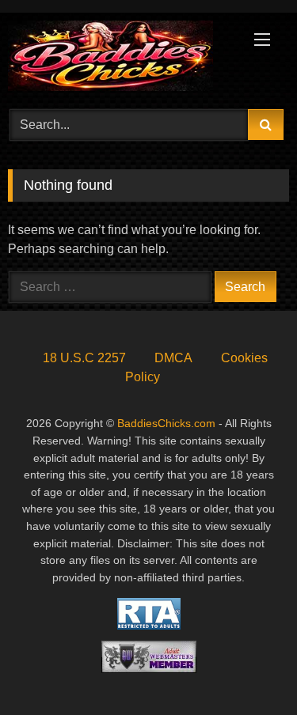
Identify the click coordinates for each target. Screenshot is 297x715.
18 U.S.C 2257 (84, 358)
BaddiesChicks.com (166, 423)
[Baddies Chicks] (122, 58)
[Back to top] (247, 668)
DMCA (173, 358)
